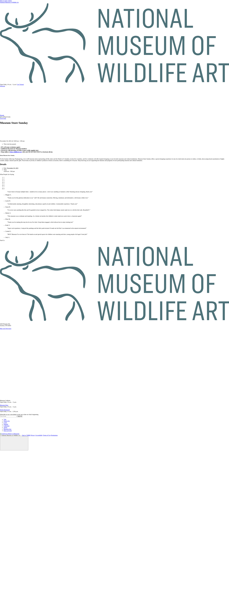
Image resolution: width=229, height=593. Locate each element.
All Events (3, 118)
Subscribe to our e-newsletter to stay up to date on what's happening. (19, 414)
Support (6, 424)
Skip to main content (6, 1)
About (5, 427)
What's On (7, 421)
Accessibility (39, 435)
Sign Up (20, 416)
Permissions (54, 435)
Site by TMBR (26, 435)
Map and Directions (5, 328)
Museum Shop (4, 405)
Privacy (33, 435)
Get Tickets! (20, 84)
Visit (5, 419)
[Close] (14, 443)
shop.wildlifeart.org (16, 152)
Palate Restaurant (5, 410)
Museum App (7, 429)
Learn (5, 422)
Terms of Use (47, 435)
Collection (6, 426)
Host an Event (8, 430)
